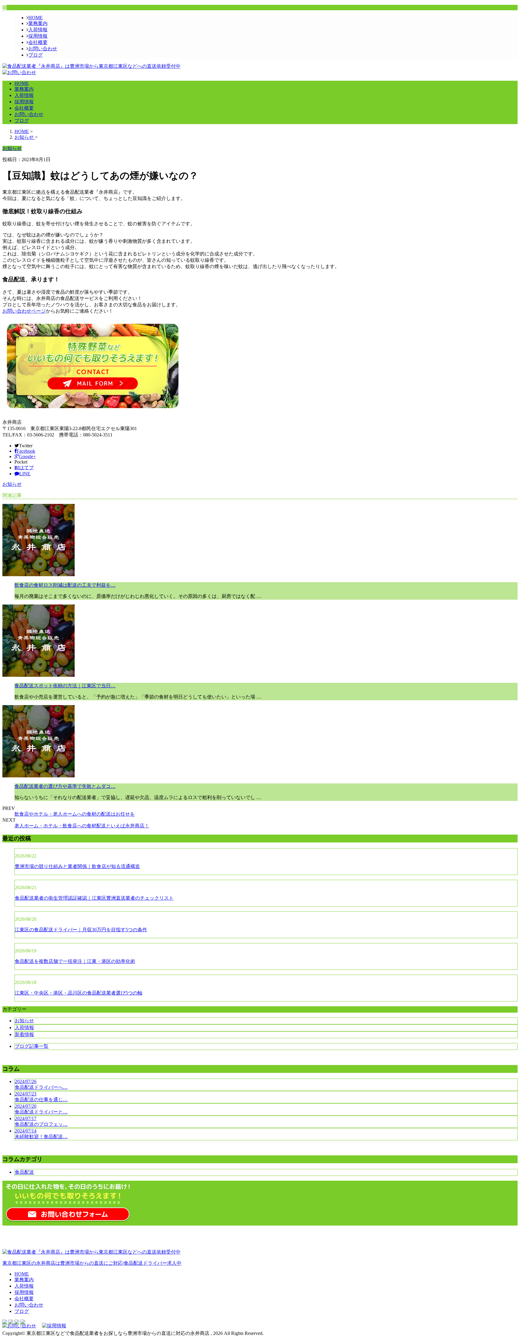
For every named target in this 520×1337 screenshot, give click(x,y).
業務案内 (38, 23)
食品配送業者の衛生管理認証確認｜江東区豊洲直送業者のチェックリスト (94, 898)
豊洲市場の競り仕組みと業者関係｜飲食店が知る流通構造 (77, 866)
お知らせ (12, 484)
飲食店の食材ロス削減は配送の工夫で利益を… (65, 585)
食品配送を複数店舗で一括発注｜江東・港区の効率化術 (75, 961)
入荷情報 (38, 29)
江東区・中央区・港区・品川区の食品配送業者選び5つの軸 (78, 992)
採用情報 (38, 36)
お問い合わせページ (24, 311)
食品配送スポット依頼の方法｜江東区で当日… (65, 685)
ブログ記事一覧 (31, 1046)
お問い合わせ (42, 48)
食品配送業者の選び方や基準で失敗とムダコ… (65, 786)
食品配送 (24, 1172)
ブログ (35, 55)
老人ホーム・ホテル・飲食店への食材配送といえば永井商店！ (81, 825)
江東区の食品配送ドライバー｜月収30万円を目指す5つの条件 (81, 929)
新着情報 (24, 1034)
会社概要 (38, 42)
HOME (35, 17)
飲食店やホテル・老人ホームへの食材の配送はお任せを (74, 814)
